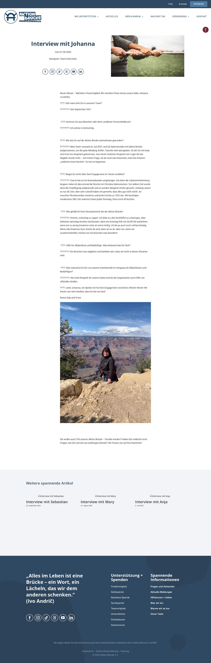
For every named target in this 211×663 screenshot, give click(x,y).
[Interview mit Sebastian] (51, 496)
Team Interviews (68, 59)
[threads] (66, 72)
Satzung (125, 651)
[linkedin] (81, 72)
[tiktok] (59, 72)
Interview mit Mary (97, 501)
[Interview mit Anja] (160, 496)
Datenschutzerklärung (107, 651)
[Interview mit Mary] (105, 496)
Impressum (87, 651)
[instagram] (52, 72)
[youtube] (74, 72)
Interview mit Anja (151, 501)
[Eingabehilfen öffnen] (206, 30)
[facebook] (45, 72)
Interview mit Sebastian (47, 501)
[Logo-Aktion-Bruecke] (23, 10)
